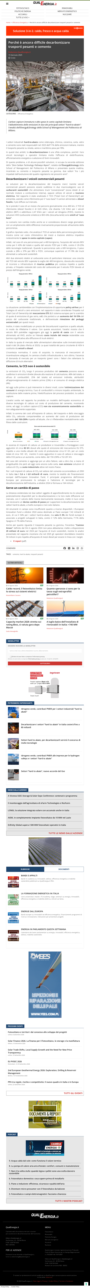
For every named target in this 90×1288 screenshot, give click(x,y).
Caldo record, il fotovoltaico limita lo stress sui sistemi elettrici (24, 590)
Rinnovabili (48, 1234)
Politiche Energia (50, 1237)
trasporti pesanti (37, 554)
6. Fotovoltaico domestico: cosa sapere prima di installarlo (36, 1178)
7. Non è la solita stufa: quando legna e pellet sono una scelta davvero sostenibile (42, 1172)
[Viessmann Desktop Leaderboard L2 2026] (45, 31)
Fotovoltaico (49, 1232)
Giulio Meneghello (12, 631)
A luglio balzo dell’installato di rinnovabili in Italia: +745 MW (62, 623)
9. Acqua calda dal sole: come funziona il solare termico (35, 1160)
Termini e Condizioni (66, 1281)
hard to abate (25, 554)
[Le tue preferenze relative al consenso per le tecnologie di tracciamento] (86, 1284)
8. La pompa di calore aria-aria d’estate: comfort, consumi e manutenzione (44, 1166)
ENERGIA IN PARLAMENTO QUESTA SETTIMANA (43, 929)
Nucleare (67, 14)
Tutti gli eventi (73, 1093)
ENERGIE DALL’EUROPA (32, 911)
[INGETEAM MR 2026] (45, 684)
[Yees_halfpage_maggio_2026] (45, 984)
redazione (49, 1277)
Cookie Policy (53, 1281)
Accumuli (48, 1242)
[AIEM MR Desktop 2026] (45, 851)
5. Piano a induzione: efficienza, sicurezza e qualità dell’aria (36, 1183)
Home (8, 22)
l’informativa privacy (34, 659)
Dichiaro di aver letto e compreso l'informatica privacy (28, 656)
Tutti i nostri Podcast (69, 1200)
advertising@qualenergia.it (21, 1257)
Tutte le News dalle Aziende (66, 833)
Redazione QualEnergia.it (19, 52)
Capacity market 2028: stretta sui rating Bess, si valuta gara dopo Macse (23, 624)
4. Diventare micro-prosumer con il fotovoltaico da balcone (37, 1188)
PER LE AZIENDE (13, 1250)
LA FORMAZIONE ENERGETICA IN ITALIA (40, 893)
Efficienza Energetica (20, 22)
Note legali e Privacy (40, 1281)
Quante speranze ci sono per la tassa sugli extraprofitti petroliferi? (63, 591)
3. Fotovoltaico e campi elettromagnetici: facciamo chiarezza (37, 1194)
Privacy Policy (5, 1286)
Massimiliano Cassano (13, 595)
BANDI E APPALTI (29, 876)
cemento (16, 554)
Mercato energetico (51, 1240)
